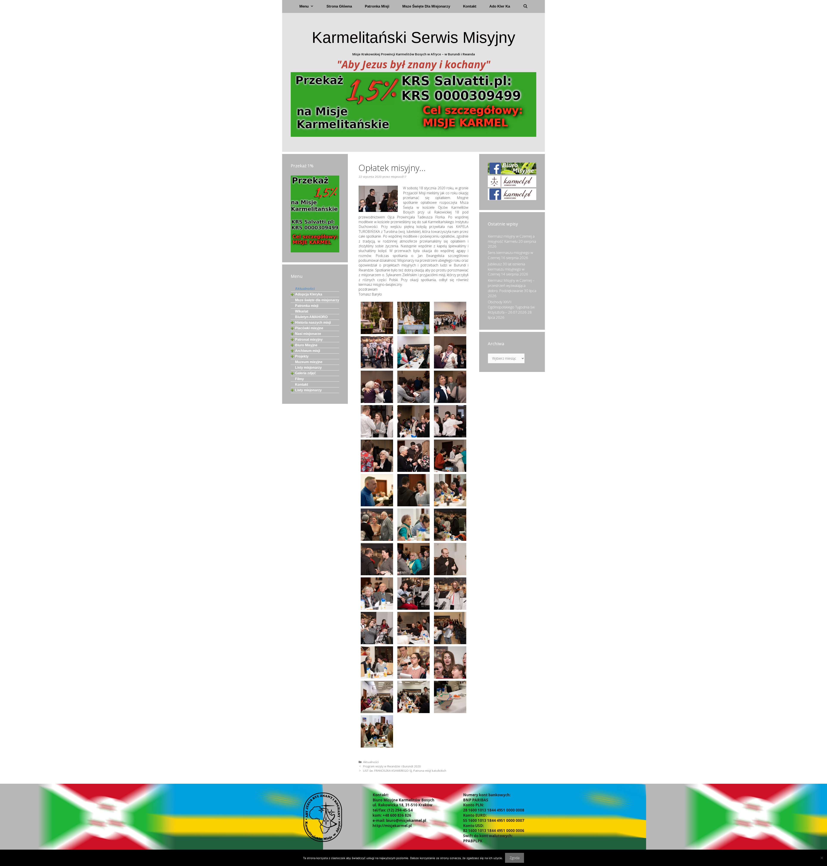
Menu (304, 6)
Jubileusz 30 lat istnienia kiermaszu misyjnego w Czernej (506, 269)
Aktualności (371, 762)
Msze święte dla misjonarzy (426, 6)
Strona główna (339, 6)
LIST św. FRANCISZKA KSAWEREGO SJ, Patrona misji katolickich (404, 770)
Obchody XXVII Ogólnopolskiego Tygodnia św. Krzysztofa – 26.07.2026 (511, 307)
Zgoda (514, 857)
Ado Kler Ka (499, 6)
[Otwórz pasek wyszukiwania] (525, 6)
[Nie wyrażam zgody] (821, 858)
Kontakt (469, 6)
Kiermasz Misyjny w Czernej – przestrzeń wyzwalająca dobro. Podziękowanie (511, 285)
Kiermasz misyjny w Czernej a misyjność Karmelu (511, 239)
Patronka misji (377, 6)
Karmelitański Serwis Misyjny (413, 37)
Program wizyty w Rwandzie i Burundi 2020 (392, 766)
